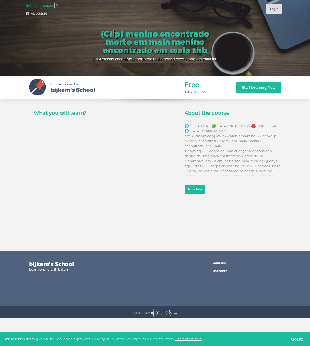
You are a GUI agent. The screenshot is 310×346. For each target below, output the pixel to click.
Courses (219, 263)
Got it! (297, 339)
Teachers (220, 271)
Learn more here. (188, 339)
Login (274, 9)
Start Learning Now (259, 87)
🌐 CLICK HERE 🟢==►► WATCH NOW (217, 126)
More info (195, 189)
